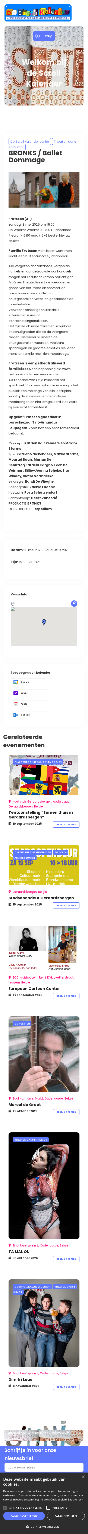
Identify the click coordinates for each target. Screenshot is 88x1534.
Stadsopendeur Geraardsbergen (41, 898)
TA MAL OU (19, 1251)
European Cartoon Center (34, 988)
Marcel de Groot (25, 1104)
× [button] (83, 1477)
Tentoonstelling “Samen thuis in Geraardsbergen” (41, 815)
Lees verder (75, 1499)
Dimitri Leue (20, 1379)
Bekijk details (66, 824)
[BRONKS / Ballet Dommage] (44, 775)
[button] (44, 1527)
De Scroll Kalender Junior (29, 141)
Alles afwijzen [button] (66, 1515)
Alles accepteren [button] (24, 1515)
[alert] (44, 1503)
